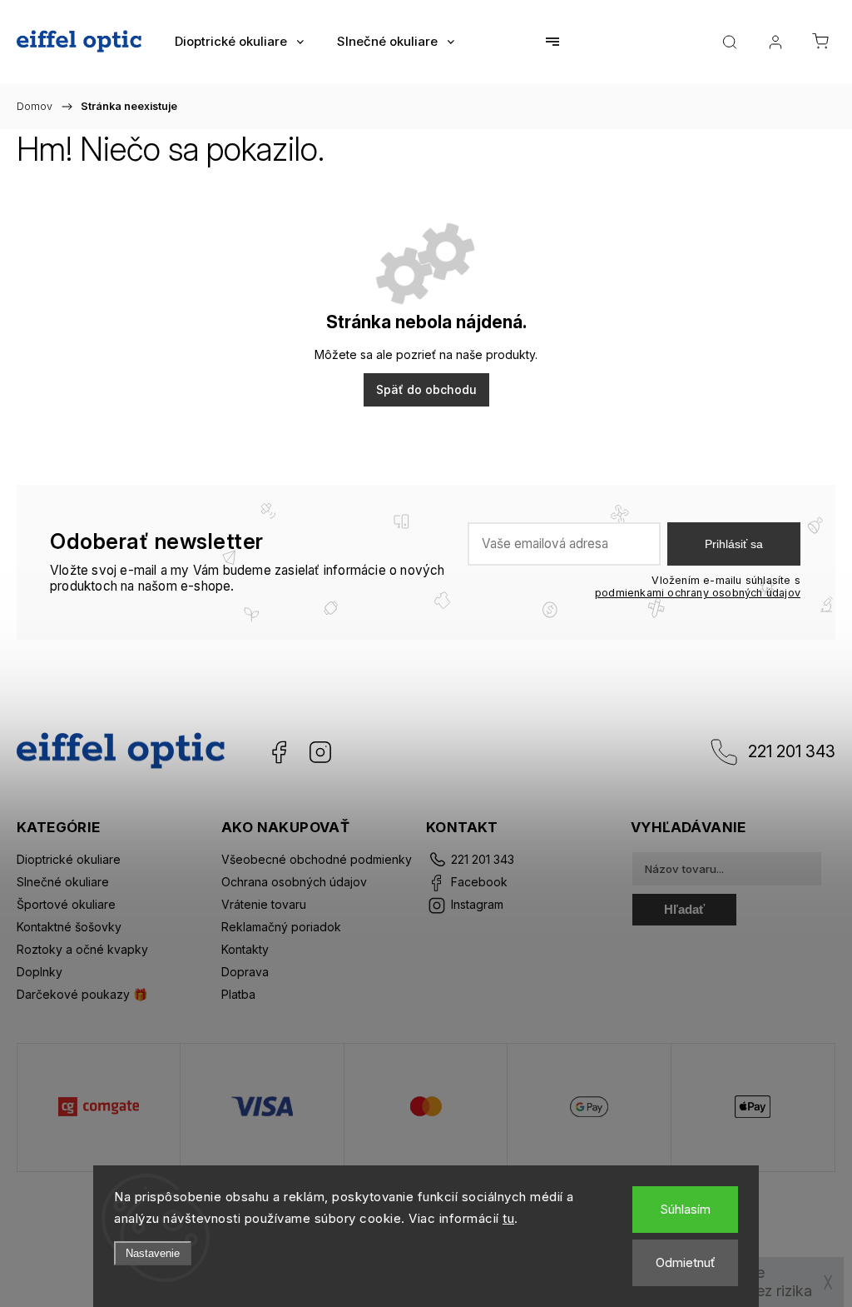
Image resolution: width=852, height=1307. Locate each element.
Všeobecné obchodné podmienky (316, 859)
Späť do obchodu (426, 389)
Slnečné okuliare (63, 882)
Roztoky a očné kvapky (82, 949)
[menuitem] (239, 41)
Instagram (320, 752)
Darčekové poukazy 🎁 (82, 994)
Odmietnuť (686, 1262)
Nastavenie (153, 1253)
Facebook (278, 752)
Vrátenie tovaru (263, 904)
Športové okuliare (66, 904)
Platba (238, 994)
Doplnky (39, 972)
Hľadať (684, 909)
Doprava (245, 972)
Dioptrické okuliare (69, 859)
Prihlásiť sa (734, 544)
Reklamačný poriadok (281, 927)
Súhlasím (685, 1209)
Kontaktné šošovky (69, 927)
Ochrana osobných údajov (294, 882)
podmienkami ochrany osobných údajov (697, 592)
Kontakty (245, 949)
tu (508, 1218)
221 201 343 (791, 751)
